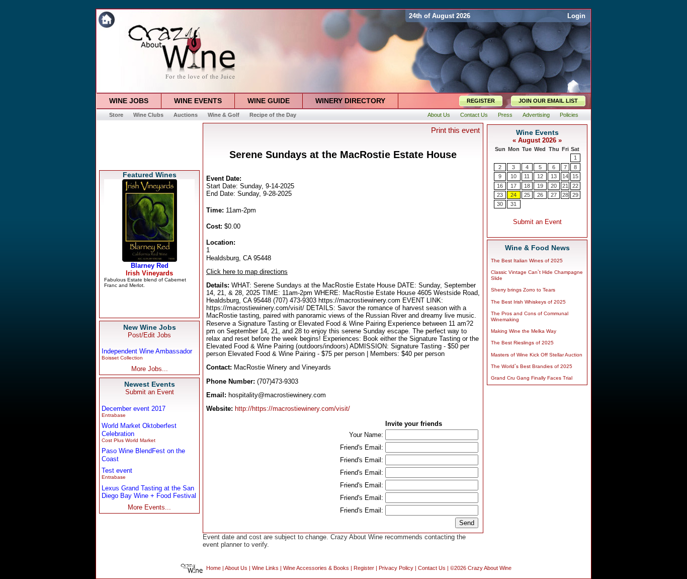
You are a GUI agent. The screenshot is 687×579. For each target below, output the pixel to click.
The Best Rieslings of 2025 (522, 342)
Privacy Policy (396, 568)
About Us (236, 568)
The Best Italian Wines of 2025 (527, 260)
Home (213, 568)
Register (364, 568)
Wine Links (265, 568)
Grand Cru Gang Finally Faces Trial (531, 378)
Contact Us (432, 568)
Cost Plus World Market (128, 440)
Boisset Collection (122, 357)
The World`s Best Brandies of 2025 (531, 366)
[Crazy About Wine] (250, 20)
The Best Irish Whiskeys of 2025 (528, 302)
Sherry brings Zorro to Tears (523, 290)
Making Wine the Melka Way (523, 331)
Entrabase (114, 415)
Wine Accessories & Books (316, 568)
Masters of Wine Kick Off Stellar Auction (536, 354)
